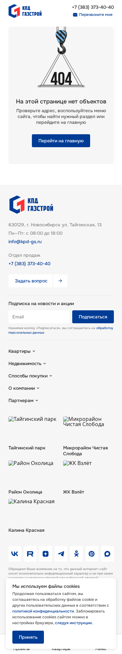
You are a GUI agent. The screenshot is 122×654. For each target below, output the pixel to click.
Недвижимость (24, 363)
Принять (28, 637)
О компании (21, 388)
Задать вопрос (31, 281)
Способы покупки (27, 376)
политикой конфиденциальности (43, 611)
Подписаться (93, 317)
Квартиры (19, 351)
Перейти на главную (61, 141)
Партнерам (21, 400)
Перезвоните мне (96, 14)
